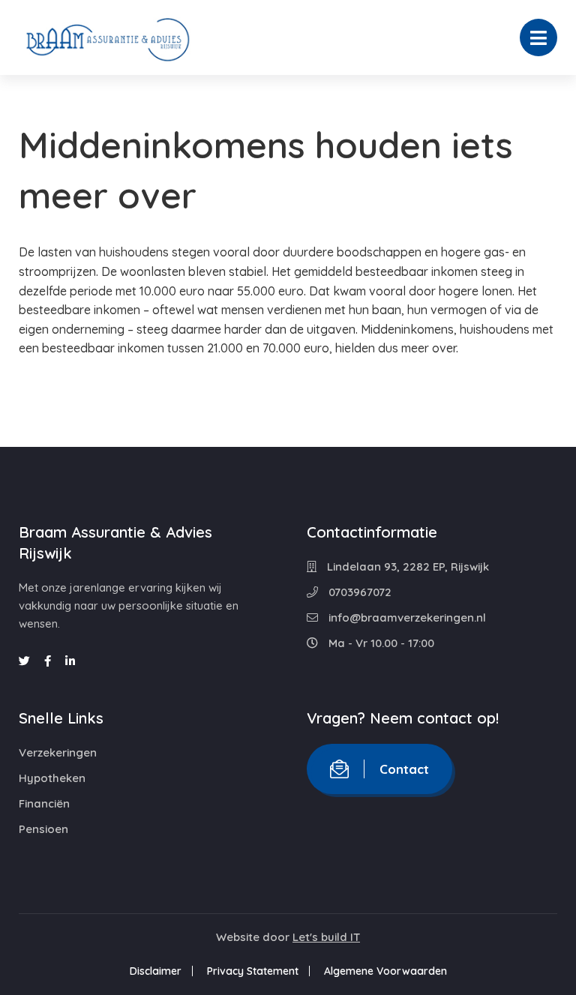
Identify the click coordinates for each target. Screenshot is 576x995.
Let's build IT (326, 937)
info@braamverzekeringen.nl (406, 617)
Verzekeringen (58, 752)
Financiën (44, 803)
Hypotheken (52, 778)
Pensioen (43, 829)
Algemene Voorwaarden (385, 971)
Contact (404, 769)
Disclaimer (156, 971)
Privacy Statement (252, 971)
